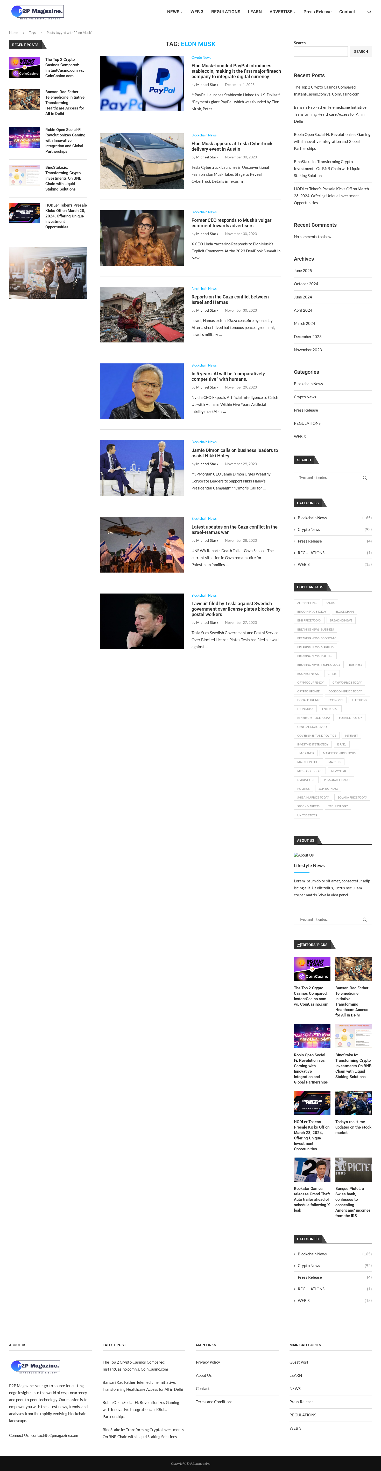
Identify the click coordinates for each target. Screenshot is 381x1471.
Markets (334, 762)
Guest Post (299, 1362)
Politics (303, 788)
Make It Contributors (339, 753)
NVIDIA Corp (306, 779)
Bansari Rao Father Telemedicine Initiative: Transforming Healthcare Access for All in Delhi (331, 114)
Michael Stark (207, 84)
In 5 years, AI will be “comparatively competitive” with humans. (228, 376)
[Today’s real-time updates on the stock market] (353, 1103)
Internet (351, 735)
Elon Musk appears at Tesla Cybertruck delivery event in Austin (232, 146)
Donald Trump (308, 700)
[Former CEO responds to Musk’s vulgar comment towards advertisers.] (142, 238)
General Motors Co (312, 726)
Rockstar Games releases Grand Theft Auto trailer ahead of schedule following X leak (312, 1199)
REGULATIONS (225, 11)
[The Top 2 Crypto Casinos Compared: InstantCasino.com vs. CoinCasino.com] (312, 969)
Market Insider (308, 762)
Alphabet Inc (307, 602)
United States (307, 815)
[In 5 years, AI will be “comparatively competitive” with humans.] (142, 391)
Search (300, 42)
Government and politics (316, 735)
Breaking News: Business (315, 629)
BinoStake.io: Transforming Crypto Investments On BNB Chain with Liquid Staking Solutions (327, 168)
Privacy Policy (208, 1362)
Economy (335, 700)
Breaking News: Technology (318, 664)
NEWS (173, 11)
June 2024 (303, 297)
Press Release (317, 11)
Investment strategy (312, 744)
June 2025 (303, 270)
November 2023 (308, 349)
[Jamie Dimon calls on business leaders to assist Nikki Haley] (142, 468)
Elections (359, 700)
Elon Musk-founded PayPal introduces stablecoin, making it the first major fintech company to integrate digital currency (236, 71)
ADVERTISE (281, 11)
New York (338, 771)
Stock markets (308, 806)
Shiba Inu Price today (313, 797)
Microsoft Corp (309, 771)
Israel (341, 744)
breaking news (341, 620)
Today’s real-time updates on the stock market (353, 1127)
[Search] (369, 11)
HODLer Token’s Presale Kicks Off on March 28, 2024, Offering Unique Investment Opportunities (331, 195)
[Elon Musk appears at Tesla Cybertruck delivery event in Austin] (142, 161)
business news (308, 673)
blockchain (344, 611)
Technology (338, 806)
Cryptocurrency (310, 682)
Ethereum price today (313, 717)
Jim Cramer (305, 753)
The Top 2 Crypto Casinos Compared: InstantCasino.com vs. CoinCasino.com (311, 996)
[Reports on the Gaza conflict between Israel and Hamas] (142, 314)
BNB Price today (309, 620)
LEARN (255, 11)
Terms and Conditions (214, 1401)
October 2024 (306, 283)
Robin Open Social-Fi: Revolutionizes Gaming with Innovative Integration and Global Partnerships (332, 141)
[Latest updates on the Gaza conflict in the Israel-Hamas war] (142, 544)
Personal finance (337, 779)
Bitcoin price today (312, 611)
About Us (204, 1375)
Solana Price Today (352, 797)
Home (13, 33)
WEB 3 (196, 11)
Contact (347, 11)
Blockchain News (308, 383)
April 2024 (303, 310)
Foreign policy (350, 717)
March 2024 (304, 323)
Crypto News (305, 396)
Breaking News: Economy (316, 638)
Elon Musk (305, 709)
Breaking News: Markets (315, 647)
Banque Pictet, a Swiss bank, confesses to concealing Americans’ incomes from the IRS (353, 1202)
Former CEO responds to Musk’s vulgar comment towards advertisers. (231, 222)
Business (355, 664)
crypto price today (347, 682)
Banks (330, 602)
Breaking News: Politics (315, 655)
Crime (332, 673)
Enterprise (330, 709)
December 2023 (308, 336)
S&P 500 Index (328, 788)
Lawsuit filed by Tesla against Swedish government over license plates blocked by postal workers (236, 609)
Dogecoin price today (345, 691)
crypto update (308, 691)
